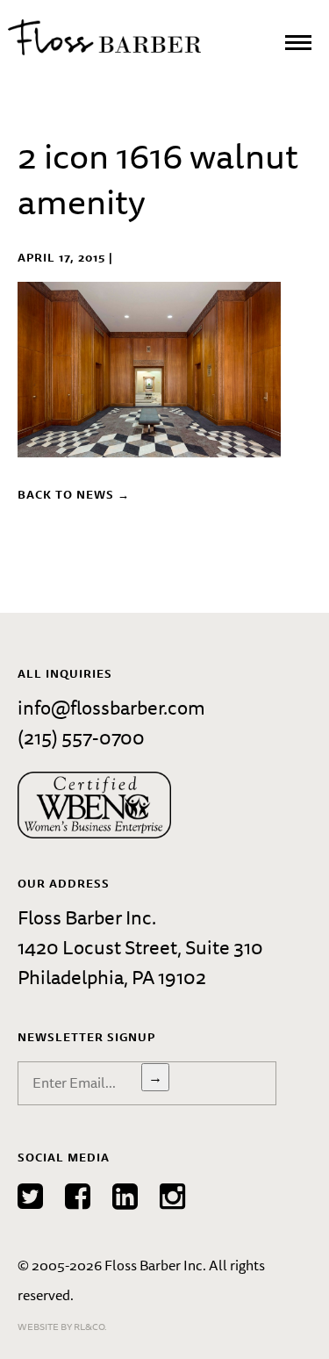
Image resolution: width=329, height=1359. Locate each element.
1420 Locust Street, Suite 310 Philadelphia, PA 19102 (140, 961)
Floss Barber (104, 37)
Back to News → (74, 494)
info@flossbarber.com (111, 707)
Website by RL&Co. (62, 1326)
